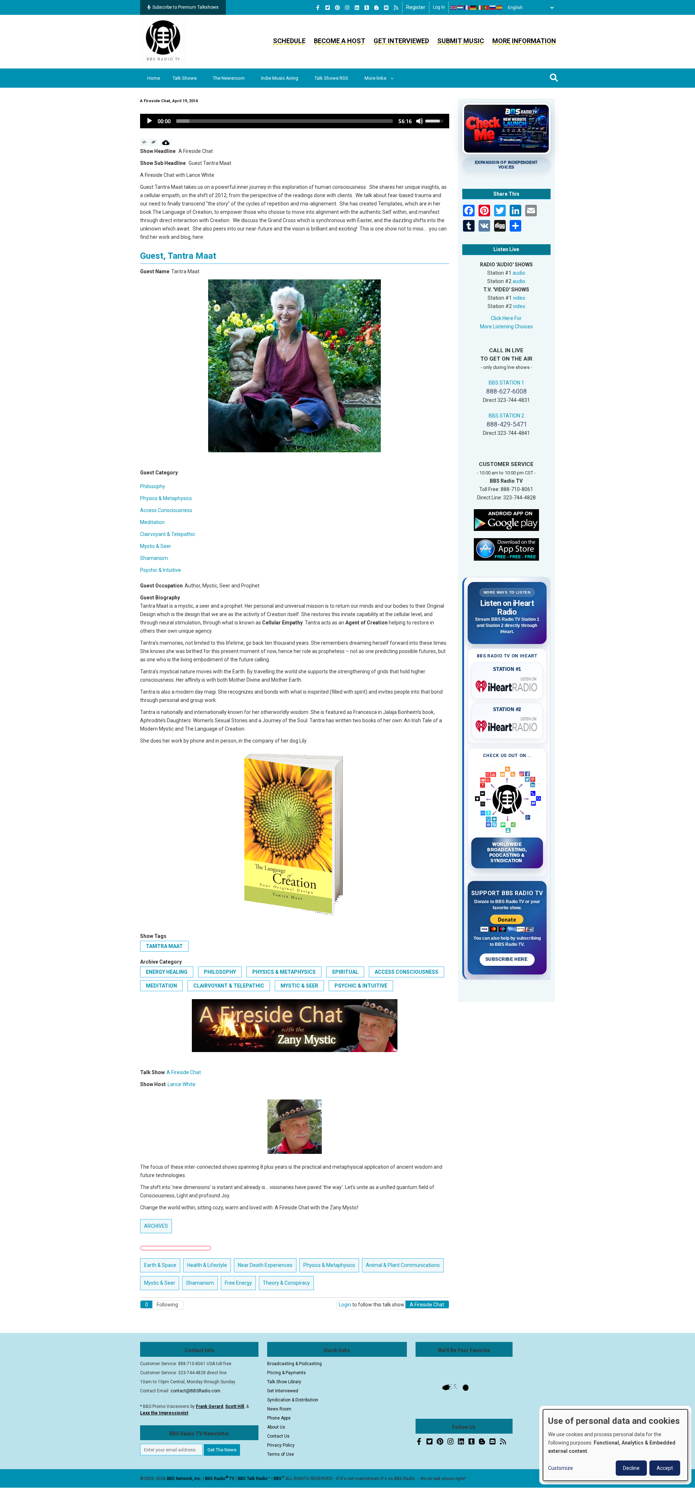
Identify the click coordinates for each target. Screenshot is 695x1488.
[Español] (499, 7)
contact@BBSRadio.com (195, 1390)
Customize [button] (560, 1468)
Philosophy (152, 486)
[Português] (486, 7)
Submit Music (460, 41)
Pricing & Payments (286, 1372)
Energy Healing (167, 972)
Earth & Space (160, 1265)
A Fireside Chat (184, 1072)
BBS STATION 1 (506, 383)
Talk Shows (185, 78)
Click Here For (506, 318)
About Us (276, 1427)
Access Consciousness (166, 510)
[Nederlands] (460, 7)
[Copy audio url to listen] (153, 142)
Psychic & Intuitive (160, 570)
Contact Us (278, 1436)
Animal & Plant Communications (403, 1265)
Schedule (289, 41)
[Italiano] (480, 7)
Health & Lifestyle (207, 1265)
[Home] (163, 41)
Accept (665, 1468)
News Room (279, 1409)
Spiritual (345, 972)
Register (415, 7)
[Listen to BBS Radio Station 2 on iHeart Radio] (507, 725)
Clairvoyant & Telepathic (167, 534)
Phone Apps (279, 1418)
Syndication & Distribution (292, 1399)
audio (519, 273)
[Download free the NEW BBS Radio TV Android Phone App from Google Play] (506, 519)
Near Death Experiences (265, 1265)
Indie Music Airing (279, 78)
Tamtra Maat (164, 946)
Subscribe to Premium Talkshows (185, 7)
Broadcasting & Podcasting (294, 1363)
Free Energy (238, 1283)
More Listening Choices (506, 326)
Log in (439, 7)
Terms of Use (280, 1454)
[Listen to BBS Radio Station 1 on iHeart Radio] (507, 685)
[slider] (284, 121)
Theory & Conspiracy (286, 1283)
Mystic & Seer (155, 546)
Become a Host (339, 41)
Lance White (181, 1084)
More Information (524, 41)
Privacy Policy (281, 1445)
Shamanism (154, 558)
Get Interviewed (401, 41)
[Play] (149, 121)
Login (345, 1305)
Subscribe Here (507, 959)
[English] (454, 7)
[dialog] (615, 1445)
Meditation (152, 522)
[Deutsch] (473, 7)
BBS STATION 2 (506, 416)
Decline (631, 1468)
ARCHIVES (156, 1226)
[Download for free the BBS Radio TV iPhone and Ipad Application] (506, 549)
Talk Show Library (284, 1381)
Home (153, 78)
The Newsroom (229, 78)
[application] (294, 121)
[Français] (467, 7)
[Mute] (419, 121)
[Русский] (493, 7)
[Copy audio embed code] (144, 142)
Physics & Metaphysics (166, 498)
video (519, 298)
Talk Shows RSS (331, 78)
